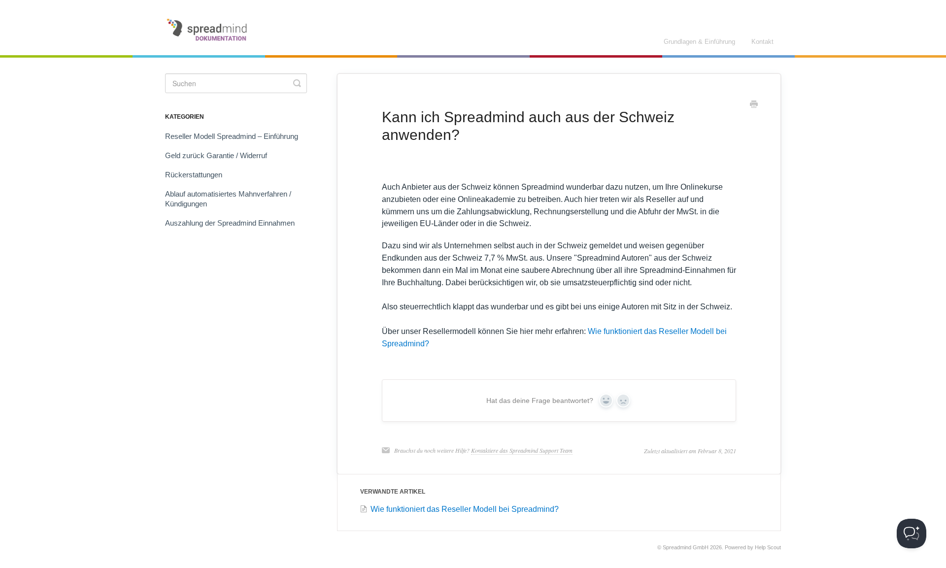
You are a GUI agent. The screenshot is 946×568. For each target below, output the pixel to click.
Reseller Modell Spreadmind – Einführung (231, 136)
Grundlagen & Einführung (699, 41)
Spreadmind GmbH (686, 547)
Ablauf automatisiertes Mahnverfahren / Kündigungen (228, 199)
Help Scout (768, 547)
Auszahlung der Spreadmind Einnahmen (230, 223)
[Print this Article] (754, 105)
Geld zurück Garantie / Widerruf (216, 155)
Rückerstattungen (193, 174)
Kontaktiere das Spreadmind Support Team (522, 450)
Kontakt (762, 41)
